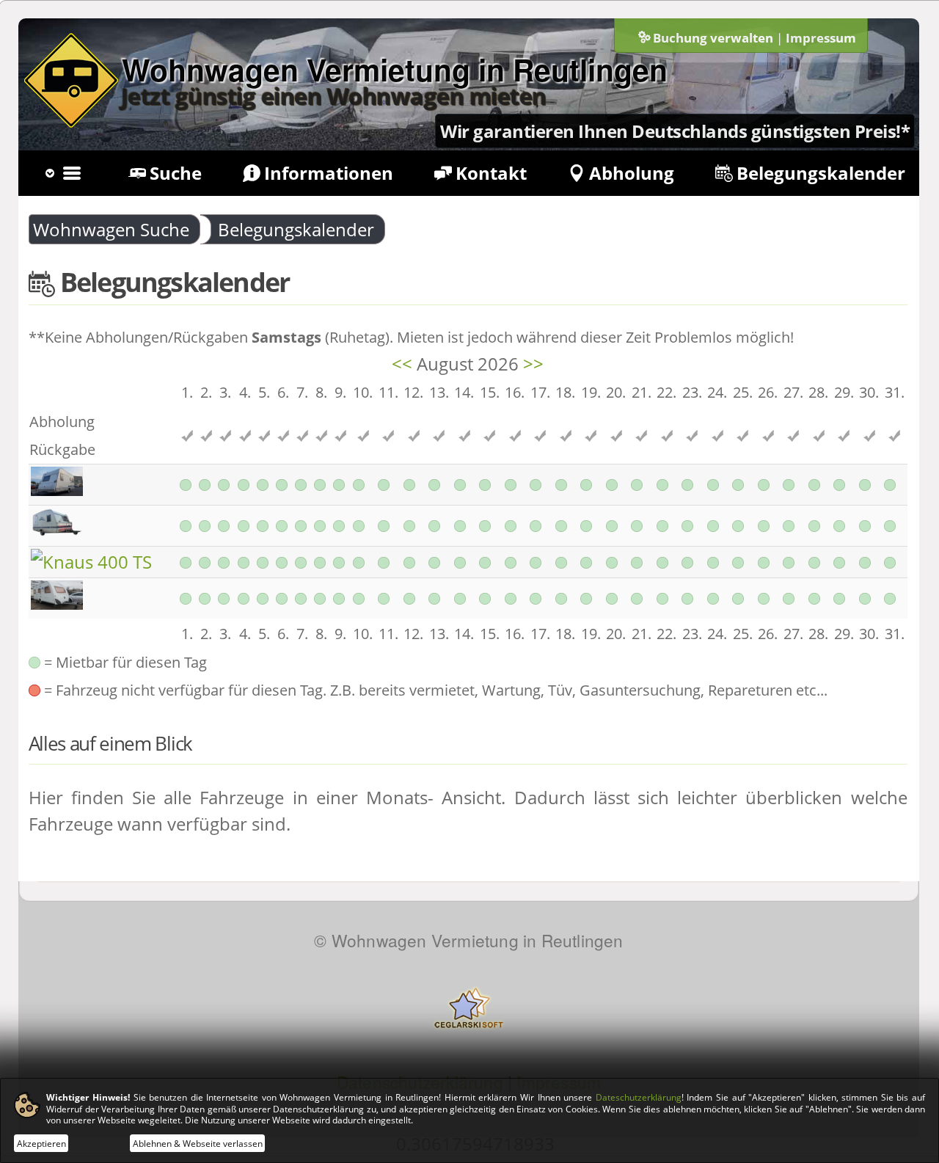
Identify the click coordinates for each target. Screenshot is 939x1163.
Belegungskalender (821, 173)
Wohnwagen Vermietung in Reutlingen (395, 69)
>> (533, 363)
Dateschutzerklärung (639, 1097)
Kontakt (491, 173)
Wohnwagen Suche (111, 229)
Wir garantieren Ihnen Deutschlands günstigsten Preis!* (675, 131)
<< (402, 363)
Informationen (328, 173)
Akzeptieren (41, 1143)
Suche (176, 173)
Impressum (821, 37)
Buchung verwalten (713, 37)
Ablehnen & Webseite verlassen (198, 1143)
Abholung (631, 173)
